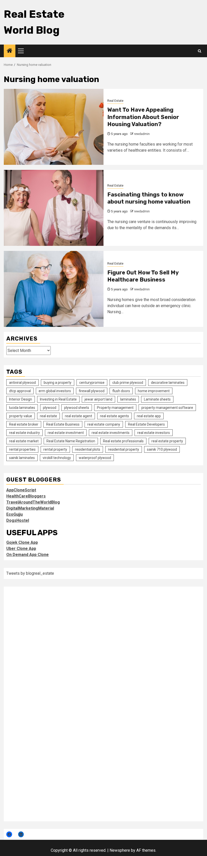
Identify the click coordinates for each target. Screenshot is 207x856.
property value (20, 416)
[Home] (9, 51)
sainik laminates (22, 458)
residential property (123, 449)
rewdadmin (142, 134)
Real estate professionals (123, 441)
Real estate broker (23, 424)
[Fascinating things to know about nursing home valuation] (54, 208)
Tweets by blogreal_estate (30, 573)
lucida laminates (22, 408)
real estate (48, 416)
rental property (55, 449)
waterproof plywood (95, 458)
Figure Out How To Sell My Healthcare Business (142, 276)
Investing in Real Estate (58, 399)
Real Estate (115, 101)
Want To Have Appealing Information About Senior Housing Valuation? (143, 117)
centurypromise (92, 383)
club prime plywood (127, 383)
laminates (128, 399)
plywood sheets (76, 408)
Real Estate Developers (146, 424)
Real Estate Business (63, 424)
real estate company (103, 424)
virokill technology (57, 458)
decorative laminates (168, 383)
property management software (167, 408)
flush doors (121, 391)
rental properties (22, 449)
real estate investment (66, 433)
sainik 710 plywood (162, 449)
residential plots (87, 449)
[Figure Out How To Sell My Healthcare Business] (54, 289)
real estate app (149, 416)
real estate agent (78, 416)
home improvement (154, 391)
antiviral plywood (22, 383)
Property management (115, 408)
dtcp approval (20, 391)
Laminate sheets (157, 399)
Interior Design (20, 399)
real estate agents (114, 416)
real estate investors (153, 433)
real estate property (167, 441)
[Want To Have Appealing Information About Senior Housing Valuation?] (54, 127)
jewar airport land (98, 399)
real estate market (24, 441)
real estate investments (111, 433)
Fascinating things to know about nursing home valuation (148, 198)
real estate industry (24, 433)
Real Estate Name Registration (70, 441)
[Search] (199, 51)
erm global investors (55, 391)
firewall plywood (92, 391)
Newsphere (120, 850)
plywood (49, 408)
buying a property (57, 383)
